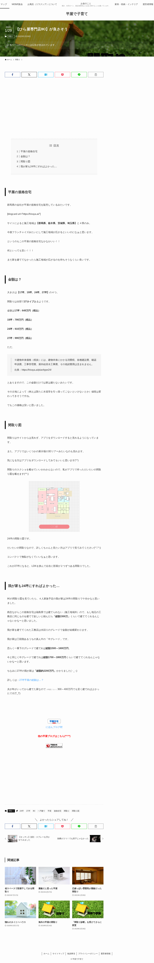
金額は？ (25, 156)
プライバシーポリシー (88, 953)
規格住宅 (57, 811)
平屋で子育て (77, 14)
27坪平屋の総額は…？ (31, 680)
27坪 (28, 811)
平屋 (49, 811)
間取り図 (25, 161)
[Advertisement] (54, 108)
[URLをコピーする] (95, 74)
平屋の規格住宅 (29, 151)
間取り (10, 36)
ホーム (46, 953)
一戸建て (41, 811)
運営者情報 (106, 953)
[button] (12, 74)
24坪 (22, 811)
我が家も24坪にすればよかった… (39, 166)
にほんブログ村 (54, 727)
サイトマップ (58, 953)
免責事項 (71, 953)
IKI (34, 811)
